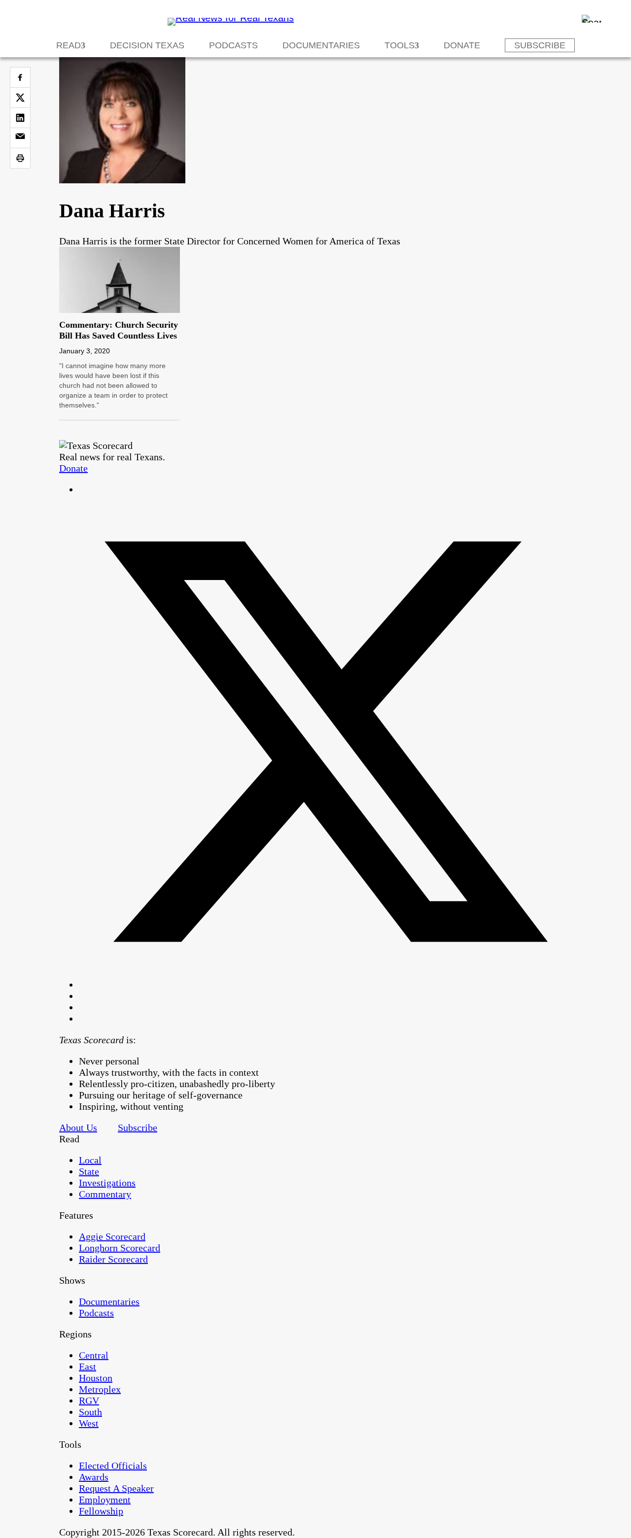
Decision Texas (147, 45)
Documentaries (321, 45)
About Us (78, 1127)
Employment (105, 1499)
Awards (93, 1476)
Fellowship (101, 1510)
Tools (400, 45)
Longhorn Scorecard (119, 1247)
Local (90, 1160)
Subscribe (539, 45)
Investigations (107, 1182)
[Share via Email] (20, 138)
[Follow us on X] (325, 984)
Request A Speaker (116, 1488)
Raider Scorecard (113, 1259)
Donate (462, 45)
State (89, 1171)
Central (93, 1355)
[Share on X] (20, 97)
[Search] (591, 19)
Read (68, 45)
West (89, 1423)
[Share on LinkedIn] (20, 118)
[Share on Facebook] (20, 77)
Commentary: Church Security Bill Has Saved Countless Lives (118, 330)
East (87, 1366)
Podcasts (233, 45)
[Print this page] (20, 158)
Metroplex (100, 1389)
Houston (95, 1377)
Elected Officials (113, 1465)
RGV (89, 1400)
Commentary (105, 1194)
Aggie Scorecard (112, 1236)
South (90, 1411)
